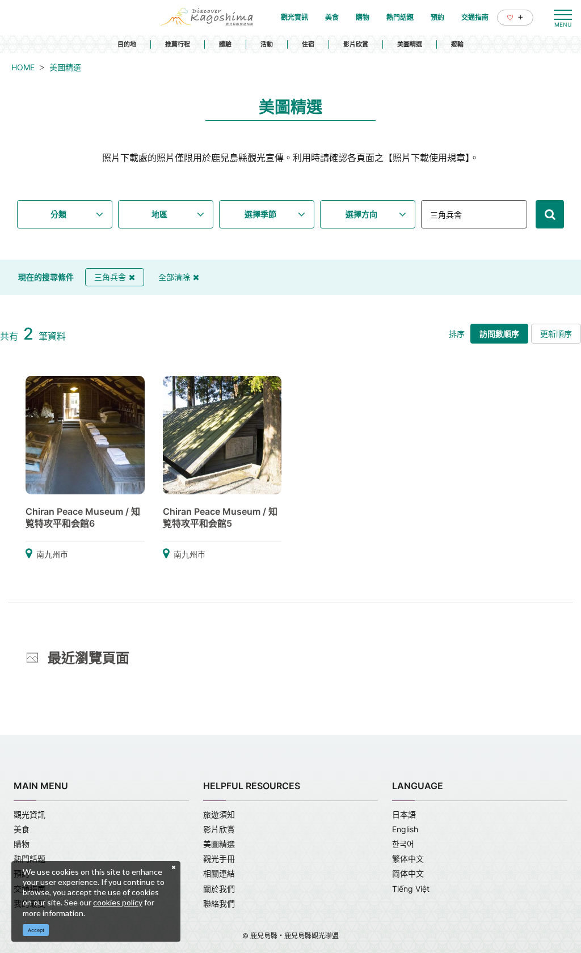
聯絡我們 (219, 903)
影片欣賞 (355, 44)
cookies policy (117, 902)
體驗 (225, 44)
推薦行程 (177, 44)
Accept (36, 930)
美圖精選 (409, 44)
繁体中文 (408, 858)
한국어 (403, 844)
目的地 (126, 44)
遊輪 (457, 44)
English (405, 829)
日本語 (404, 814)
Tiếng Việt (411, 888)
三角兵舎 (110, 277)
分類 (58, 214)
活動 (266, 44)
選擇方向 (361, 214)
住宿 (308, 44)
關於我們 (219, 888)
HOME (23, 67)
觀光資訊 (29, 814)
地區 (159, 214)
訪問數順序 (499, 333)
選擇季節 (260, 214)
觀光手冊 (219, 858)
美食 (22, 829)
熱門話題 (29, 858)
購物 (22, 844)
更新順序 (556, 333)
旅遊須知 (219, 814)
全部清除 (174, 277)
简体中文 (408, 873)
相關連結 (219, 873)
